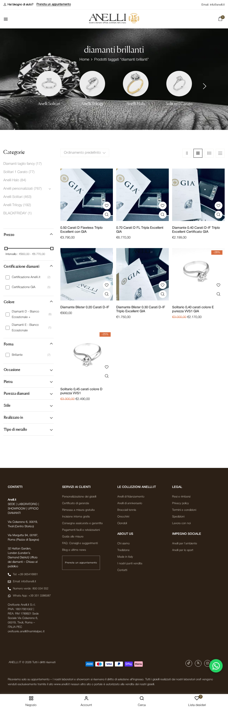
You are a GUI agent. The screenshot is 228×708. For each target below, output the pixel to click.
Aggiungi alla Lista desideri (107, 205)
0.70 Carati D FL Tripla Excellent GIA (139, 229)
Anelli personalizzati (18, 188)
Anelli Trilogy (92, 103)
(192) (27, 205)
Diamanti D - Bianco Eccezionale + (25, 314)
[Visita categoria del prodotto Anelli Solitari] (49, 83)
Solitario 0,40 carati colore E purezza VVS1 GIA (193, 309)
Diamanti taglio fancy (19, 163)
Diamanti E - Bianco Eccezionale (25, 328)
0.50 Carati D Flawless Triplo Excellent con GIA (81, 229)
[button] (18, 4)
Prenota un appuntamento (54, 4)
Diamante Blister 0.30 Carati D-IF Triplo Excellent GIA (140, 309)
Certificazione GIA (23, 287)
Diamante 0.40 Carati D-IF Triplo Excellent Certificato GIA (196, 229)
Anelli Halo (135, 103)
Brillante (17, 355)
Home (84, 59)
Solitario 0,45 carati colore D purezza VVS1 (81, 391)
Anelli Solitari (49, 103)
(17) (39, 163)
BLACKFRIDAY (15, 213)
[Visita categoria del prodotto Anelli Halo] (136, 83)
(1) (30, 213)
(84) (23, 180)
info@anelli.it (217, 5)
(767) (38, 188)
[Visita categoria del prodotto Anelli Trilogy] (92, 83)
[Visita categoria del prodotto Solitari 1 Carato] (179, 83)
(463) (27, 197)
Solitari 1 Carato (179, 103)
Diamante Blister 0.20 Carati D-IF (84, 307)
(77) (32, 172)
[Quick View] (107, 215)
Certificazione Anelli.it (26, 277)
